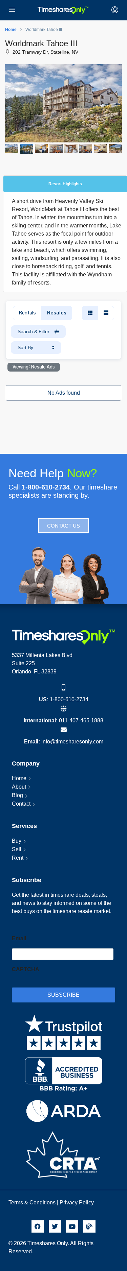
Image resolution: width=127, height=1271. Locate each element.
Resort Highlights (65, 184)
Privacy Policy (77, 1202)
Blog (17, 795)
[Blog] (89, 1226)
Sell (16, 849)
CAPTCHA (25, 969)
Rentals (27, 313)
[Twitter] (55, 1226)
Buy (16, 841)
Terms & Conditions (32, 1202)
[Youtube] (72, 1226)
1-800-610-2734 (69, 699)
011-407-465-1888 (81, 720)
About (19, 787)
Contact (21, 804)
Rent (17, 858)
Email (19, 938)
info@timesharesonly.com (72, 741)
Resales (56, 313)
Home (19, 778)
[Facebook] (37, 1226)
